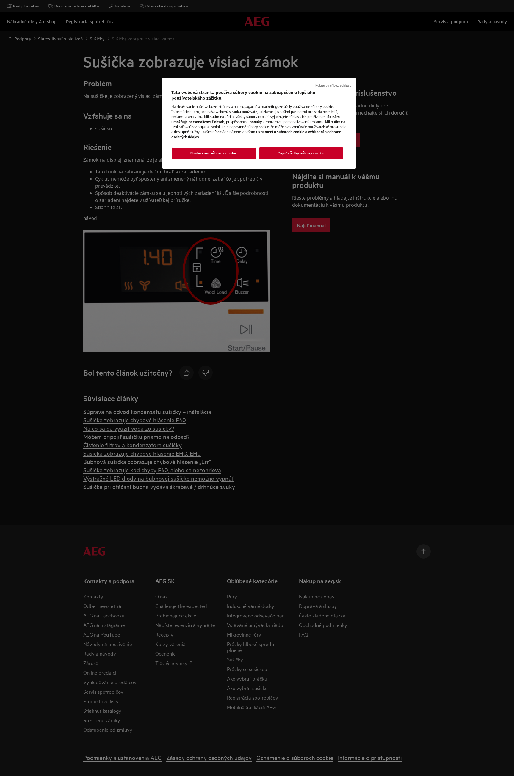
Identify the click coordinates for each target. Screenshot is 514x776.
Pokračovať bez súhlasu (333, 85)
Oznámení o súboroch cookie (280, 132)
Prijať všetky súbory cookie (301, 153)
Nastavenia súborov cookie (213, 153)
